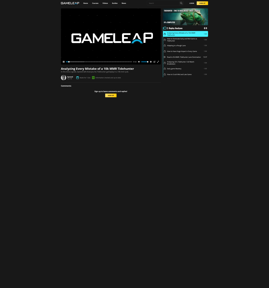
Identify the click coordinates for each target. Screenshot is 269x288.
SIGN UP (202, 3)
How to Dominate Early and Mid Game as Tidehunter (182, 40)
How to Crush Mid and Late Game (179, 74)
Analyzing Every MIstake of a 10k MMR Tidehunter (181, 34)
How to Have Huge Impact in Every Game (182, 51)
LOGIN (191, 3)
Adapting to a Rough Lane (176, 45)
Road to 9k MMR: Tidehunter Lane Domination (184, 57)
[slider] (99, 62)
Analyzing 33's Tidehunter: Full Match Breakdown (180, 63)
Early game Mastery (174, 69)
